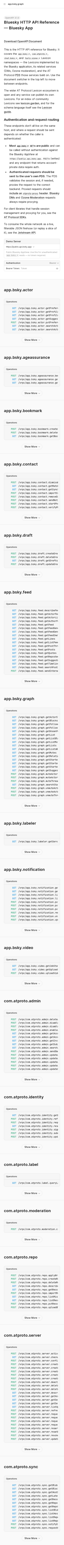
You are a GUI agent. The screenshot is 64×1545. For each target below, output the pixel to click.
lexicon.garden (30, 103)
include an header (28, 193)
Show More (30, 339)
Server (32, 241)
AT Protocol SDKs (15, 217)
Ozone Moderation (32, 197)
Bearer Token (12, 268)
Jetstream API (26, 232)
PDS (17, 75)
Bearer (54, 263)
